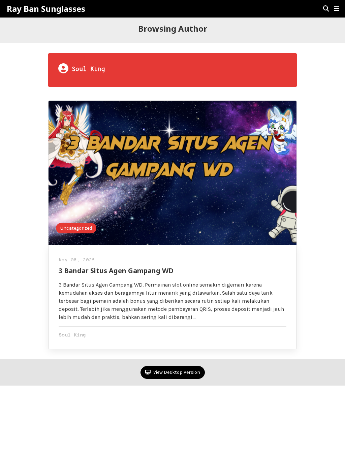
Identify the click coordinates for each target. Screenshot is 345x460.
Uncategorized (76, 228)
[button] (336, 8)
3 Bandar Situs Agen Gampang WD (116, 270)
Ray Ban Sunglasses (46, 9)
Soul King (72, 335)
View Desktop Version (176, 372)
